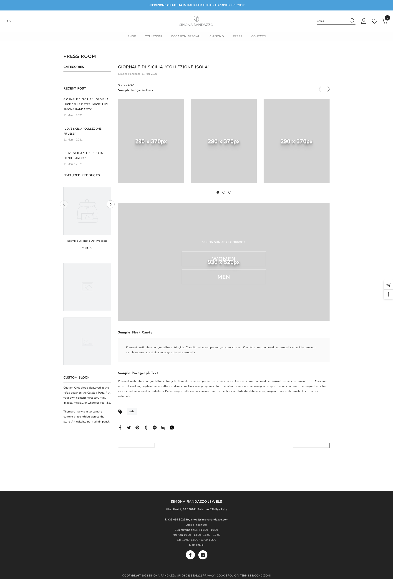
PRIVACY (209, 575)
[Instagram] (202, 554)
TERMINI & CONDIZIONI (255, 575)
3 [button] (229, 192)
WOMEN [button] (224, 259)
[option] (87, 220)
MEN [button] (223, 277)
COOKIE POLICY (227, 575)
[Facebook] (120, 427)
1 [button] (218, 192)
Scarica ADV (126, 85)
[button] (111, 204)
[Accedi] (364, 21)
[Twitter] (129, 427)
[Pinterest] (137, 427)
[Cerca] (336, 21)
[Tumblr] (146, 427)
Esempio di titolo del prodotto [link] (87, 241)
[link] (151, 141)
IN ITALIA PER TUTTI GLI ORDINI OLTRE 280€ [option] (196, 5)
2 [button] (223, 192)
